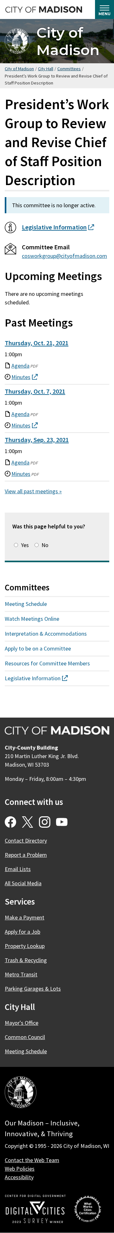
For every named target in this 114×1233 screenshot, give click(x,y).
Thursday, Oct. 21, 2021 (36, 343)
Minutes (20, 474)
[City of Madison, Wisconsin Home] (20, 1093)
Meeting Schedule (26, 603)
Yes (25, 545)
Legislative (58, 227)
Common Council (25, 1037)
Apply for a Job (22, 931)
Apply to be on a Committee (38, 648)
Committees (69, 69)
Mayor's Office (21, 1022)
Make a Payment (24, 917)
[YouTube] (61, 822)
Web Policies (20, 1168)
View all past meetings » (33, 491)
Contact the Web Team (32, 1160)
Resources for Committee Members (47, 663)
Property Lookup (25, 946)
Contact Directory (26, 840)
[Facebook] (10, 822)
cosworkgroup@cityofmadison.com (64, 255)
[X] (27, 822)
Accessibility (19, 1177)
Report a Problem (26, 854)
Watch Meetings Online (32, 618)
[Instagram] (44, 822)
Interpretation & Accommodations (46, 633)
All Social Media (23, 883)
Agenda (20, 366)
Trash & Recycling (26, 960)
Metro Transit (21, 974)
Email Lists (18, 869)
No (44, 545)
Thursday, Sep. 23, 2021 (37, 440)
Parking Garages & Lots (33, 988)
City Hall (45, 69)
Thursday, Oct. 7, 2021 (35, 391)
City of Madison (67, 41)
